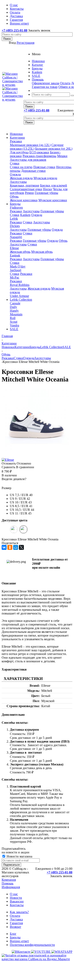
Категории (17, 137)
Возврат (15, 926)
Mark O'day (17, 266)
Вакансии (17, 901)
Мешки (62, 156)
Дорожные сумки (33, 170)
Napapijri (16, 237)
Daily (13, 307)
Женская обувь (20, 251)
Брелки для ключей (53, 185)
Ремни (29, 193)
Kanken (25, 215)
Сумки (14, 163)
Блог (13, 933)
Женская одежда (21, 178)
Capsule (15, 303)
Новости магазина (19, 856)
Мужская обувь (42, 251)
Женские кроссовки (24, 200)
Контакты (17, 905)
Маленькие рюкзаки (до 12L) (30, 145)
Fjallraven (16, 207)
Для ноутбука (19, 152)
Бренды (15, 204)
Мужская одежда (45, 178)
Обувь (14, 196)
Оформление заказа (45, 83)
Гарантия (16, 923)
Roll (12, 318)
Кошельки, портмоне (24, 185)
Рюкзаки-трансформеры (39, 156)
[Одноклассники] (9, 547)
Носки (47, 189)
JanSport (15, 270)
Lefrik (14, 218)
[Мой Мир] (15, 547)
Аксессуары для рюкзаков (28, 159)
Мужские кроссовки (52, 200)
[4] (19, 484)
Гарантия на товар (45, 87)
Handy (14, 310)
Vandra (14, 325)
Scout (13, 321)
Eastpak (15, 255)
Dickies (15, 226)
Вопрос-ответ (19, 941)
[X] (21, 547)
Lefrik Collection (21, 299)
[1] (4, 484)
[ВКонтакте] (4, 547)
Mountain (16, 314)
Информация (11, 887)
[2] (9, 484)
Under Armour (19, 296)
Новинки (16, 134)
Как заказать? (19, 912)
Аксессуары (18, 181)
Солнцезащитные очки (26, 189)
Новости (16, 897)
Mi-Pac (14, 277)
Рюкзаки (16, 141)
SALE (14, 329)
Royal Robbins (19, 285)
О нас (14, 894)
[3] (14, 484)
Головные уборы (46, 193)
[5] (24, 484)
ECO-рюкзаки (39, 152)
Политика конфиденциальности (32, 944)
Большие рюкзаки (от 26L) (53, 148)
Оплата (65, 83)
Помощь (7, 883)
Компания (9, 879)
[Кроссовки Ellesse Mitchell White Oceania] (37, 456)
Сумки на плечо (21, 167)
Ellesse (14, 248)
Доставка (16, 919)
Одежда (15, 174)
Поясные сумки (44, 167)
